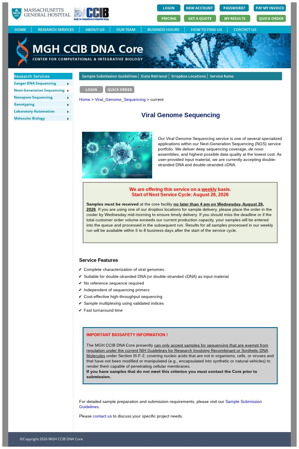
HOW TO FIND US (206, 29)
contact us (102, 416)
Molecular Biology (29, 118)
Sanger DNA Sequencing (35, 83)
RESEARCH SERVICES (56, 29)
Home (84, 99)
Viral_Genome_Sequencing (121, 99)
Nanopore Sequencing (33, 97)
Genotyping (24, 104)
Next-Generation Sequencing (39, 90)
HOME (20, 29)
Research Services (32, 76)
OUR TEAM (125, 29)
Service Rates (222, 76)
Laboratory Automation (34, 111)
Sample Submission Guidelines (109, 76)
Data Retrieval (154, 76)
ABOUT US (95, 29)
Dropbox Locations (188, 76)
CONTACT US (245, 29)
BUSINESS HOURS (163, 29)
